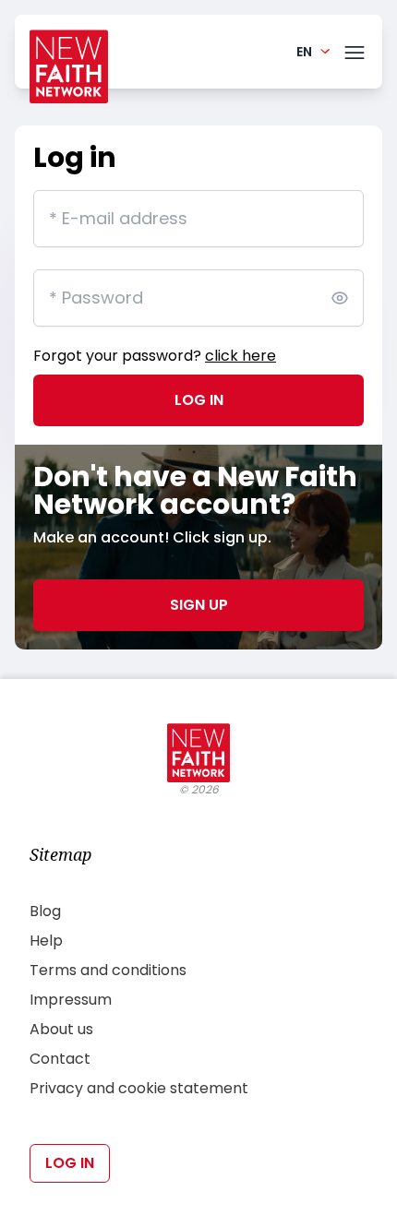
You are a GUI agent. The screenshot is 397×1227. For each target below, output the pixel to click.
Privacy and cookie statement (139, 1088)
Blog (45, 911)
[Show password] (340, 298)
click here (240, 355)
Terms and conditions (108, 970)
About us (61, 1029)
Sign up (199, 604)
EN (304, 51)
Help (46, 940)
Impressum (71, 999)
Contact (60, 1058)
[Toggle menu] (354, 49)
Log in (198, 400)
